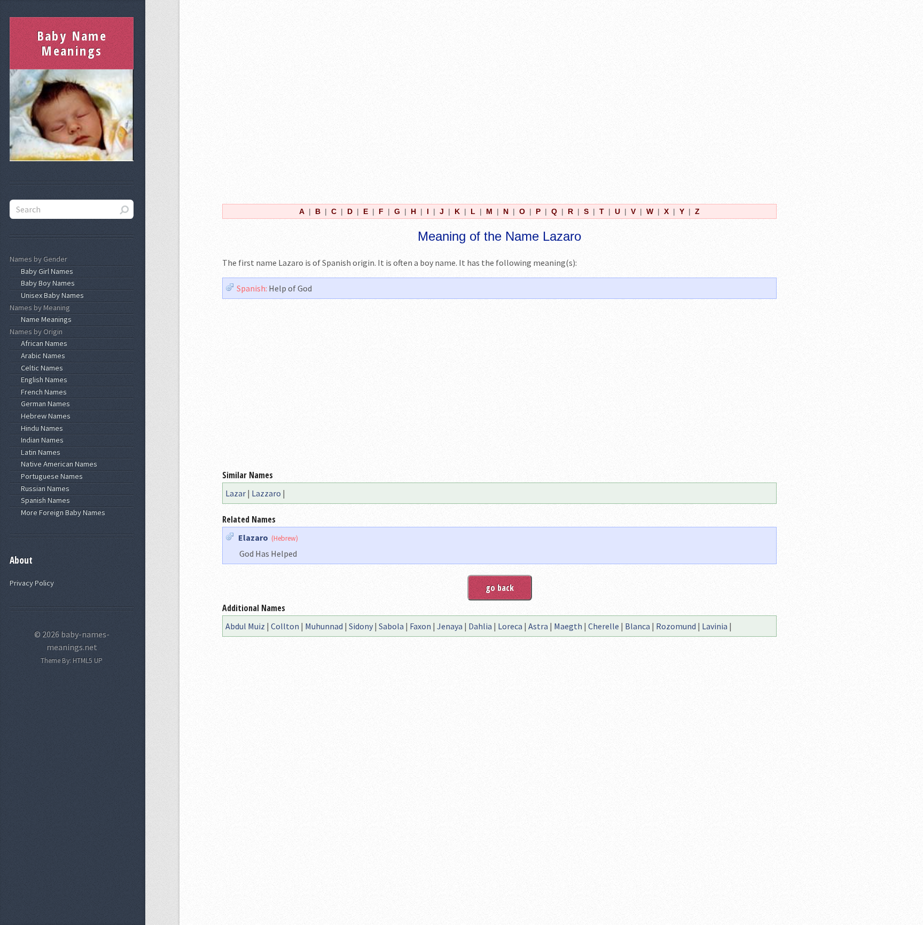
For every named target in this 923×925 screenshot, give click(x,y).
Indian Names (41, 440)
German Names (44, 403)
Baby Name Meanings (72, 43)
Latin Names (39, 452)
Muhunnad (324, 626)
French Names (42, 392)
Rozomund (676, 626)
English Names (42, 379)
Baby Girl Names (45, 271)
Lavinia (715, 626)
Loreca (510, 626)
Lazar (235, 493)
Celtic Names (40, 368)
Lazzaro (266, 493)
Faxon (420, 626)
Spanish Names (44, 500)
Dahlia (480, 626)
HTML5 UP (88, 660)
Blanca (637, 626)
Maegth (568, 626)
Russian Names (43, 488)
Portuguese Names (50, 476)
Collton (285, 626)
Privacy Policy (32, 583)
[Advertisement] (499, 100)
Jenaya (450, 626)
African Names (42, 343)
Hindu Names (40, 428)
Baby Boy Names (46, 283)
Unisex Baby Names (51, 295)
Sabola (391, 626)
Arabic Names (41, 355)
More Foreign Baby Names (61, 512)
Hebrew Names (44, 416)
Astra (538, 626)
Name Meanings (45, 319)
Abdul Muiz (245, 626)
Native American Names (57, 464)
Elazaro (253, 537)
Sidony (361, 626)
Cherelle (603, 626)
